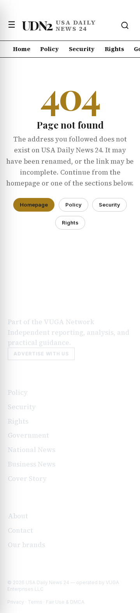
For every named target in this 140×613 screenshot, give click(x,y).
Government (28, 435)
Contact (20, 530)
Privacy (15, 602)
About (18, 516)
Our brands (26, 544)
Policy (49, 49)
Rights (114, 49)
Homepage (34, 204)
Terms (35, 602)
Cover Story (27, 478)
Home (21, 49)
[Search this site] (124, 25)
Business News (31, 464)
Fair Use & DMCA (65, 602)
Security (81, 49)
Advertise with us (41, 354)
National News (31, 449)
